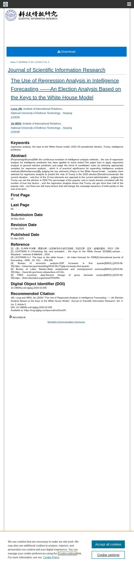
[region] (67, 549)
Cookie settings (67, 553)
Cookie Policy (51, 557)
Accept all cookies (108, 544)
